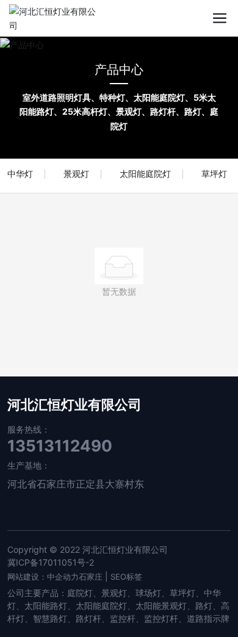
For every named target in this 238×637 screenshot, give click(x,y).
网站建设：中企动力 (43, 576)
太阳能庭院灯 (145, 173)
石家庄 (91, 576)
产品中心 (119, 69)
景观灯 (76, 173)
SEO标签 (126, 576)
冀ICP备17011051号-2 (50, 562)
